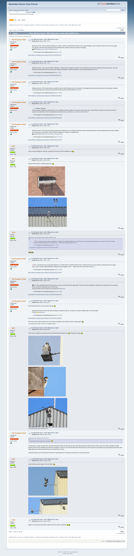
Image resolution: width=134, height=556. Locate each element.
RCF (56, 25)
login (22, 10)
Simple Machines (74, 552)
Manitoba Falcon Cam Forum (23, 4)
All (17, 30)
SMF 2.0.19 (60, 552)
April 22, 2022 (58, 137)
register (27, 10)
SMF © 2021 (67, 552)
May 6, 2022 (58, 72)
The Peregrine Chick (19, 39)
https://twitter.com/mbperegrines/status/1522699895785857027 (45, 75)
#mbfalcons (39, 49)
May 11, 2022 (58, 52)
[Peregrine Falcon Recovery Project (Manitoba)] (11, 50)
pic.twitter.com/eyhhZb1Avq (55, 134)
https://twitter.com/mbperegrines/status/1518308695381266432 (45, 95)
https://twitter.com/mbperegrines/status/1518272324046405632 (45, 117)
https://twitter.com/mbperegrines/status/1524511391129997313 (45, 55)
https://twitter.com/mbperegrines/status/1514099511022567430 (45, 294)
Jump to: (103, 541)
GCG (13, 232)
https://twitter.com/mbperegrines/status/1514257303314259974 (45, 318)
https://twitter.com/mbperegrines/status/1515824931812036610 (44, 247)
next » (123, 28)
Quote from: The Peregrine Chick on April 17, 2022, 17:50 (42, 237)
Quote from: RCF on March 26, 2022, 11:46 (39, 438)
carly (13, 520)
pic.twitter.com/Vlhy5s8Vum (81, 112)
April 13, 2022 (58, 291)
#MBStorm (71, 112)
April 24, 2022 (58, 92)
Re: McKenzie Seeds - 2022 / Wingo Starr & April (44, 39)
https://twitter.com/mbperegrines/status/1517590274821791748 (45, 140)
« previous (119, 28)
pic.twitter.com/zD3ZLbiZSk (50, 49)
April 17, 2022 (55, 245)
